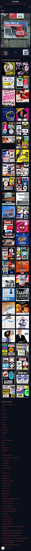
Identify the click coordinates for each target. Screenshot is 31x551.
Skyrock (4, 442)
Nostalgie (4, 425)
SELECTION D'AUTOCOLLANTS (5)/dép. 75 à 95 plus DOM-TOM (15, 538)
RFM (3, 437)
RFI (3, 470)
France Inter (4, 417)
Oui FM (3, 453)
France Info (4, 420)
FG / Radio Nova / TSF (7, 455)
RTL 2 (3, 435)
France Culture (5, 463)
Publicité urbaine (5, 516)
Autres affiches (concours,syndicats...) (10, 498)
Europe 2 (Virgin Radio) (7, 440)
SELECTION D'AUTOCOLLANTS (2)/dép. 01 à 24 (12, 530)
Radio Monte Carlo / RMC (7, 404)
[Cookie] (3, 548)
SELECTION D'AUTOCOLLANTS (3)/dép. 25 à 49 (12, 533)
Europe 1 (4, 409)
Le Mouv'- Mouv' (5, 465)
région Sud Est (5, 488)
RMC (3, 407)
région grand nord (6, 475)
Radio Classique (5, 447)
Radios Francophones (6, 521)
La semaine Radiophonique (7, 506)
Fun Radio (4, 432)
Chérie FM (4, 427)
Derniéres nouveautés (7, 547)
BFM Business (5, 450)
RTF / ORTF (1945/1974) (7, 503)
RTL (3, 412)
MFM (3, 445)
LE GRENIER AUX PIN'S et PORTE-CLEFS (10, 545)
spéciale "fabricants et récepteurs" (10, 508)
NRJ (3, 422)
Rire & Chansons (5, 430)
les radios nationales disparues (9, 511)
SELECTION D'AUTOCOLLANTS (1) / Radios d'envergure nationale (13, 527)
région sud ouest (6, 491)
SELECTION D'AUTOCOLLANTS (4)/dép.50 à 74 (12, 535)
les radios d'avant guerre (7, 501)
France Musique (5, 460)
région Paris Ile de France (7, 481)
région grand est (5, 478)
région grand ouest (6, 483)
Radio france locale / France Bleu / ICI (10, 458)
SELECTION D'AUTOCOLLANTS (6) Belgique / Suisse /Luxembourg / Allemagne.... (13, 541)
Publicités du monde (6, 524)
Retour (15, 52)
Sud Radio (4, 414)
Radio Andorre (5, 514)
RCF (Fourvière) (5, 473)
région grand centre (6, 486)
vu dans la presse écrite (7, 519)
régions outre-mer (6, 493)
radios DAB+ (4, 496)
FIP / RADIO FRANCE (6, 468)
